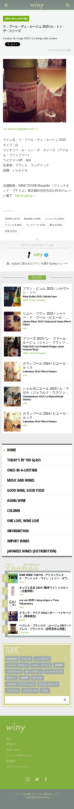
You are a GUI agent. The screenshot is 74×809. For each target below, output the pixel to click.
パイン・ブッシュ (41, 665)
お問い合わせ (13, 749)
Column (13, 510)
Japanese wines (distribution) (31, 551)
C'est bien (24, 632)
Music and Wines (21, 480)
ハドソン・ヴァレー (17, 665)
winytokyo (12, 658)
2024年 (59, 665)
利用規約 (11, 761)
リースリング (14, 671)
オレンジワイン (33, 671)
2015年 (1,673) (12, 218)
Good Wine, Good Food (25, 490)
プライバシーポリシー (18, 766)
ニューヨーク (42, 658)
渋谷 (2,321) (11, 231)
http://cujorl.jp (23, 195)
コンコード (12, 690)
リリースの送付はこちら (19, 755)
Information (17, 530)
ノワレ (44, 690)
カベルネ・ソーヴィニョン (20, 684)
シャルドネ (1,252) (54, 218)
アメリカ (26, 658)
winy (25, 328)
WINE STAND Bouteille (34, 300)
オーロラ (37, 677)
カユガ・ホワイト (48, 684)
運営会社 (11, 744)
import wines (18, 541)
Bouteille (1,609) (32, 218)
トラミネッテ (30, 690)
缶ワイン (11, 677)
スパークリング (54, 671)
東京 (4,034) (56, 225)
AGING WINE (16, 500)
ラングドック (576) (35, 225)
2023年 (24, 677)
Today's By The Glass (24, 460)
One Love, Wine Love (23, 520)
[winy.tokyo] (37, 5)
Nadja (22, 620)
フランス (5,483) (13, 225)
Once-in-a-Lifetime (22, 470)
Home (11, 450)
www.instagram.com (20, 129)
